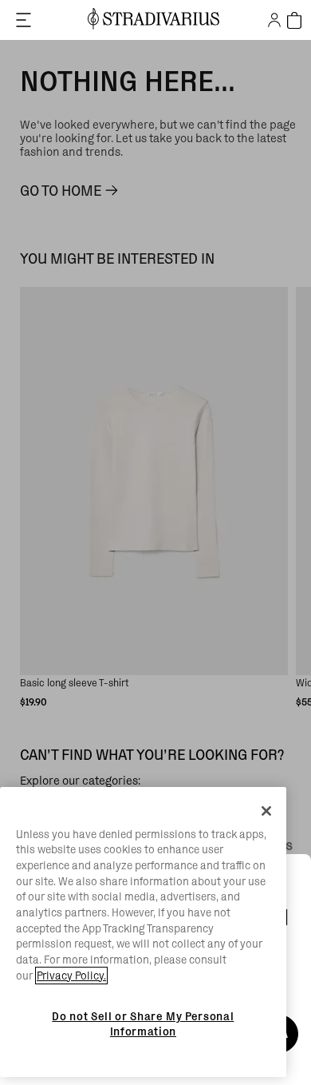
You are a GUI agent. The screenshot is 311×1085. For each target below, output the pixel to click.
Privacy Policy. (71, 975)
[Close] (266, 811)
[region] (143, 932)
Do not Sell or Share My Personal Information (143, 1023)
